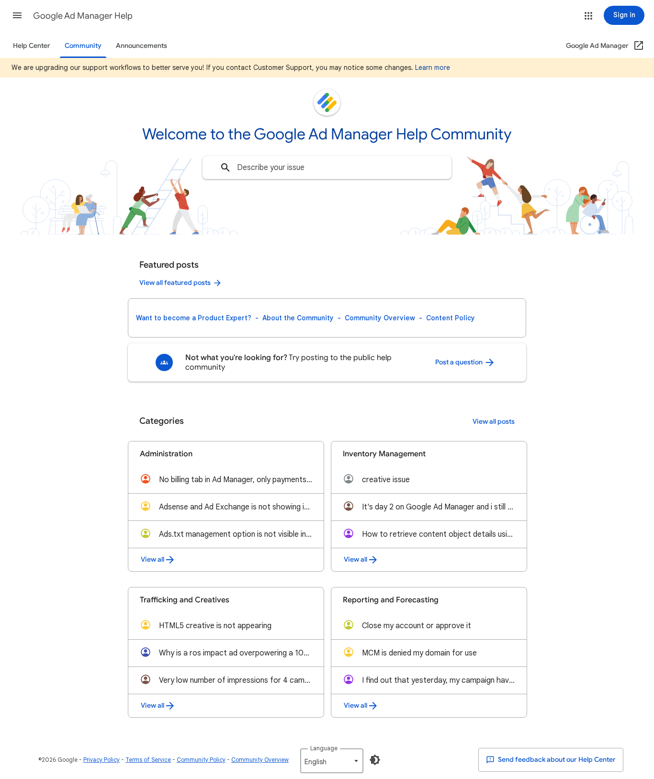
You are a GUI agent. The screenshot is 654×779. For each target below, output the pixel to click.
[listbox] (331, 760)
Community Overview (380, 318)
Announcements (141, 46)
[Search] (225, 167)
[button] (17, 15)
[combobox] (327, 167)
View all (152, 559)
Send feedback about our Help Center (556, 760)
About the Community (298, 318)
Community (83, 46)
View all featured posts (175, 283)
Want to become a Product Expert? (193, 318)
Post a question (459, 362)
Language (324, 748)
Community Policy (201, 759)
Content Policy (450, 318)
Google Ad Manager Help (83, 16)
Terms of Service (148, 759)
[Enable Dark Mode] (374, 759)
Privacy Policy (101, 759)
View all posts (494, 422)
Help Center (31, 46)
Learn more (432, 67)
